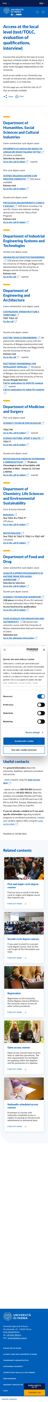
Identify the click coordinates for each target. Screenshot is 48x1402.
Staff (5, 1391)
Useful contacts (9, 1399)
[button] (6, 3)
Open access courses (18, 1047)
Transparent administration (15, 1360)
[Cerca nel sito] (37, 12)
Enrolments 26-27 (34, 1386)
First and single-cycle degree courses (23, 886)
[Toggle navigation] (43, 12)
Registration (14, 993)
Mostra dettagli (33, 732)
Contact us (34, 1393)
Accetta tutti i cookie (24, 741)
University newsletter (13, 1385)
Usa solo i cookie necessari (24, 750)
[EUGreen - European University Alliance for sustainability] (16, 15)
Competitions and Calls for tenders (19, 1372)
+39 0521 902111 (13, 1335)
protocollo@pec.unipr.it (17, 1338)
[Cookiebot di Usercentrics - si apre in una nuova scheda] (28, 650)
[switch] (41, 705)
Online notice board (12, 1348)
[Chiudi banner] (44, 650)
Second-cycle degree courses (23, 939)
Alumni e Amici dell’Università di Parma (20, 1354)
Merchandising (9, 1378)
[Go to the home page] (14, 10)
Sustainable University (13, 1366)
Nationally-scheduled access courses (22, 1106)
